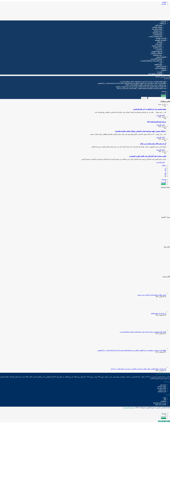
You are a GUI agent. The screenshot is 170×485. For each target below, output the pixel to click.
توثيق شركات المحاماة (159, 403)
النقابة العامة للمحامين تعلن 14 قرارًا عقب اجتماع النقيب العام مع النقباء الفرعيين (143, 81)
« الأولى (164, 165)
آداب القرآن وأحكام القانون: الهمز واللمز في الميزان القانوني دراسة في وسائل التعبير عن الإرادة (138, 369)
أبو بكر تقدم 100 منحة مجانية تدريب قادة (153, 143)
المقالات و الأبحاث (156, 53)
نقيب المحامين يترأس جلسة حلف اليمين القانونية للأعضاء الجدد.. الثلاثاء (145, 85)
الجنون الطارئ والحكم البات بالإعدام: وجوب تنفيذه (152, 295)
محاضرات (159, 49)
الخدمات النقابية (161, 38)
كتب (160, 62)
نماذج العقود (158, 64)
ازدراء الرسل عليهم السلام (158, 313)
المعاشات (163, 401)
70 (165, 168)
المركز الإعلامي (161, 66)
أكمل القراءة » (160, 115)
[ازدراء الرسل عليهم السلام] (155, 311)
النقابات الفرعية (157, 29)
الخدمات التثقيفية (160, 40)
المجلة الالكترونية (156, 59)
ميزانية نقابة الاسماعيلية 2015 (156, 122)
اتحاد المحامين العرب (155, 36)
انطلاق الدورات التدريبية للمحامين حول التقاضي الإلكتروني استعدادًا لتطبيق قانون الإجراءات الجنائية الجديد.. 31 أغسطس (131, 83)
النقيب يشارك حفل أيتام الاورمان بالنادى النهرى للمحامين (147, 156)
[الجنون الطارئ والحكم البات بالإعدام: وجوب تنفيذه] (155, 293)
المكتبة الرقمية (161, 57)
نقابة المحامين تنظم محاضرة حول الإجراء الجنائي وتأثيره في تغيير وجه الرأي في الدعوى (141, 86)
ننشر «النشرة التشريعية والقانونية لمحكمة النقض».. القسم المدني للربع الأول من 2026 (141, 88)
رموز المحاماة (157, 55)
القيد (165, 399)
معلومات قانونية (157, 45)
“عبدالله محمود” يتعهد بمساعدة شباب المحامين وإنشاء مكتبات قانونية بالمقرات (140, 131)
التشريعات (158, 44)
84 (165, 173)
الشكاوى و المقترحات (155, 74)
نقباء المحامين (157, 34)
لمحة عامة (158, 25)
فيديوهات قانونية (157, 51)
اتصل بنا (159, 72)
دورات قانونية (157, 47)
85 (165, 175)
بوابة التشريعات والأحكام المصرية (151, 60)
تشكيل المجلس (157, 27)
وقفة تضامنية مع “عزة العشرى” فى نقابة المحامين (149, 109)
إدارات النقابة (158, 31)
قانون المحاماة (157, 32)
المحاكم (159, 42)
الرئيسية (163, 21)
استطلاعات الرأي (160, 68)
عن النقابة (163, 23)
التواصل (163, 70)
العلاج (164, 397)
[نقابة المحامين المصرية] (147, 18)
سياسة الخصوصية (128, 407)
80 (165, 170)
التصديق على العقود (160, 404)
